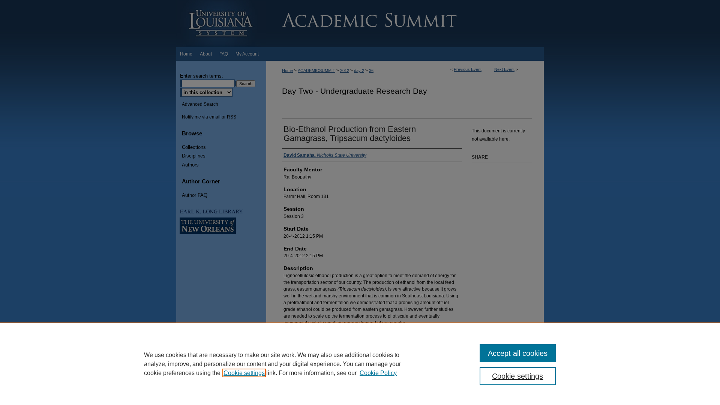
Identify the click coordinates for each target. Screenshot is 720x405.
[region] (360, 363)
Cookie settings (244, 373)
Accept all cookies (518, 353)
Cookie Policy (378, 373)
